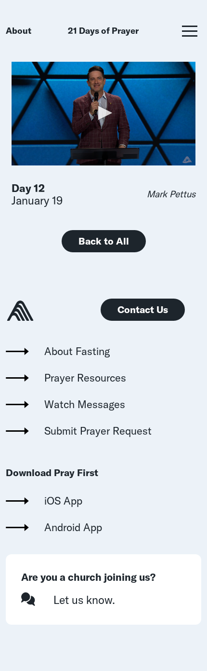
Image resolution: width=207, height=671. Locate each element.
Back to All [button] (103, 241)
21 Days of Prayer (103, 30)
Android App (73, 527)
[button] (189, 30)
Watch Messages (84, 404)
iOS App (63, 500)
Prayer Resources (85, 377)
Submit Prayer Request (98, 431)
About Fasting (77, 351)
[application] (103, 113)
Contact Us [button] (142, 309)
